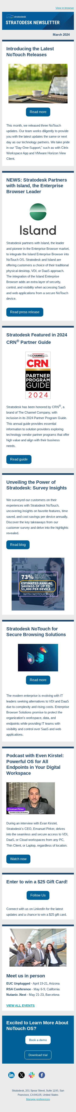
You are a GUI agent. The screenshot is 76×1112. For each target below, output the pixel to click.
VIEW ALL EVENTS (20, 1005)
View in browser (65, 8)
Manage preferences (38, 1099)
